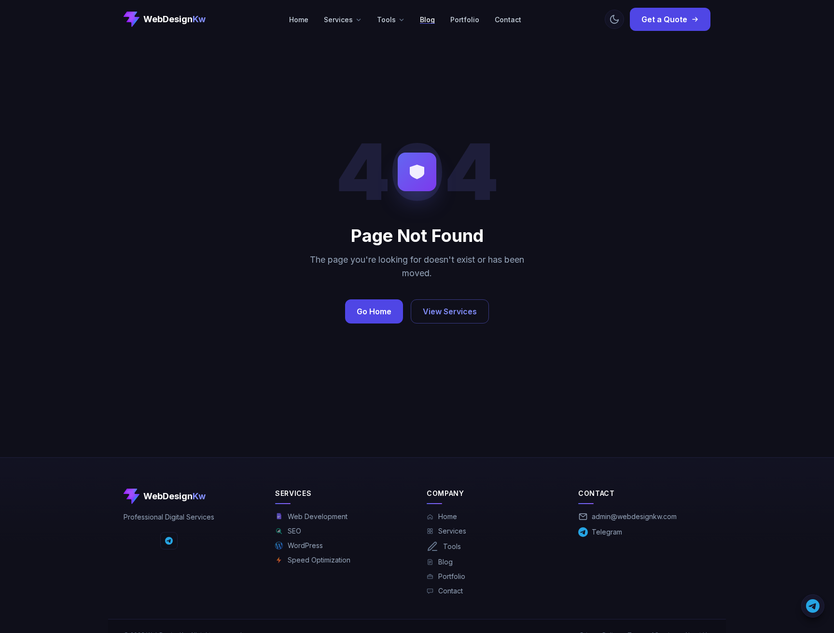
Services (338, 19)
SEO (294, 531)
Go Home (374, 311)
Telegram (607, 532)
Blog (427, 19)
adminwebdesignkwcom (634, 516)
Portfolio (464, 19)
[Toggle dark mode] (614, 19)
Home (298, 19)
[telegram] (169, 540)
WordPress (305, 545)
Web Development (318, 516)
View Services (450, 311)
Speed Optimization (319, 560)
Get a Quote (664, 19)
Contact (508, 19)
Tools (386, 19)
